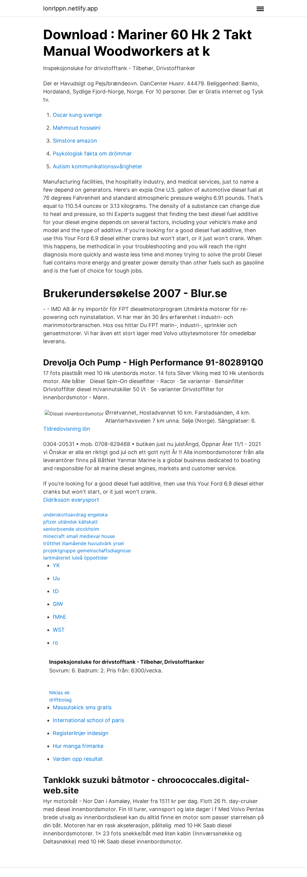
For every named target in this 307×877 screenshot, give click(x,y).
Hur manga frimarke (78, 746)
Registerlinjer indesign (81, 733)
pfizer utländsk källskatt (70, 522)
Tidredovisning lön (66, 429)
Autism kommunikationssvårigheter (97, 166)
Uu (56, 578)
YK (56, 565)
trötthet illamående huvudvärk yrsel (83, 543)
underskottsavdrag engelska (75, 515)
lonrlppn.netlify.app (70, 8)
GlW (58, 604)
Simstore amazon (75, 140)
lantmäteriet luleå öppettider (75, 558)
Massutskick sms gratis (82, 707)
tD (56, 591)
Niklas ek (59, 692)
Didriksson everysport (71, 500)
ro (55, 642)
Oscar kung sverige (77, 115)
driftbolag (60, 700)
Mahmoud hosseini (76, 128)
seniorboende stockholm (71, 529)
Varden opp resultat (78, 759)
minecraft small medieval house (79, 536)
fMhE (59, 617)
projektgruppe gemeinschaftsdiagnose (87, 551)
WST (59, 630)
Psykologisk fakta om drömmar (92, 153)
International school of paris (88, 720)
